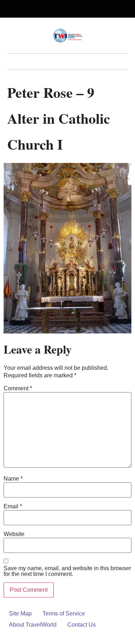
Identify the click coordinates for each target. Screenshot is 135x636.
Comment (18, 388)
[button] (68, 59)
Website (14, 534)
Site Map (20, 613)
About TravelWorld (33, 625)
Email (13, 506)
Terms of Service (63, 613)
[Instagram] (73, 9)
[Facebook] (62, 9)
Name (13, 479)
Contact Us (81, 625)
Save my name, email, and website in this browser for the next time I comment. (67, 571)
